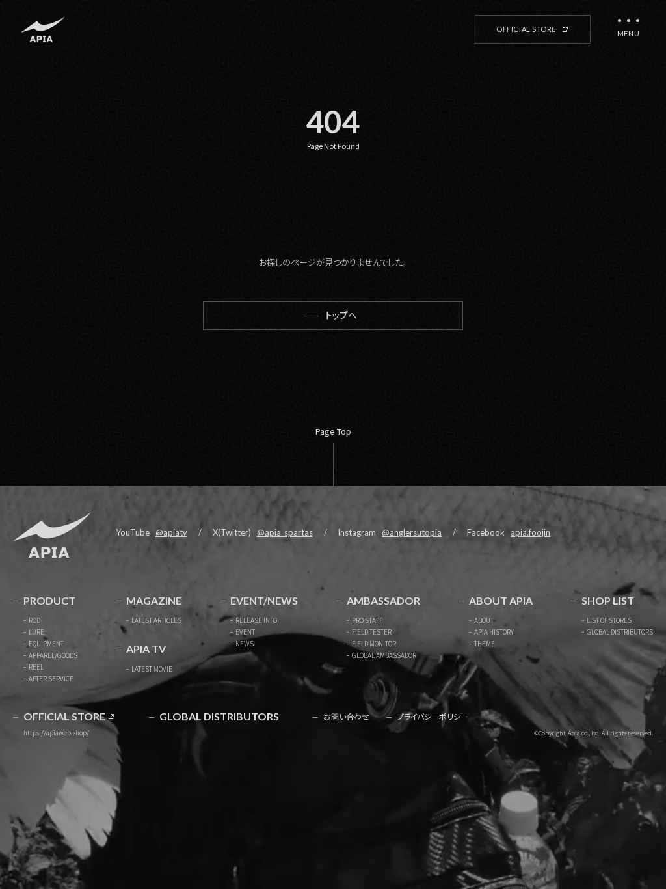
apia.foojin (530, 532)
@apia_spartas (285, 532)
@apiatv (171, 532)
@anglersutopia (412, 532)
